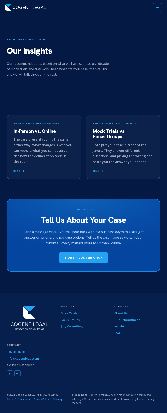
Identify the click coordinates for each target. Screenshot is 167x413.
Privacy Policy (41, 399)
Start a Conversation (84, 257)
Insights (120, 326)
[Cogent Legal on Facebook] (10, 373)
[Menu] (157, 7)
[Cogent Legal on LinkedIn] (17, 373)
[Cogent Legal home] (25, 7)
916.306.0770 (16, 352)
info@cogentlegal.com (23, 358)
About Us (120, 313)
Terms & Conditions (18, 399)
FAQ (117, 333)
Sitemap (58, 399)
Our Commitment (127, 320)
